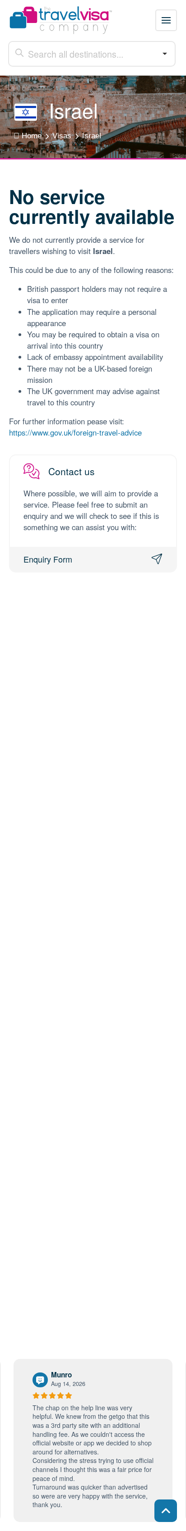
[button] (166, 20)
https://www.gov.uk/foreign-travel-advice (75, 432)
